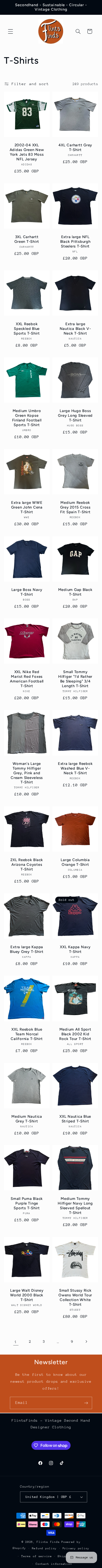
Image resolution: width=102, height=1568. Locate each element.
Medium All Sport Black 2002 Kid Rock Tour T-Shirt (75, 1034)
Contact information (54, 1564)
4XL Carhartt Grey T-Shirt (75, 147)
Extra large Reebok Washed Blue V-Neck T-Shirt (75, 768)
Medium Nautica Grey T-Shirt (26, 1118)
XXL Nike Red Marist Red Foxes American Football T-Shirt (27, 679)
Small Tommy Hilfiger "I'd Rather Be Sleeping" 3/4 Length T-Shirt (75, 679)
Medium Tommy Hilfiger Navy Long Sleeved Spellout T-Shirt (75, 1206)
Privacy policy (76, 1548)
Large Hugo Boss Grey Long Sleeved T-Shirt (75, 416)
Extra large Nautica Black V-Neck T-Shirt (75, 329)
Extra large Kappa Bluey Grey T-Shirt (27, 949)
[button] (10, 31)
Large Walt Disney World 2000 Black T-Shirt (27, 1295)
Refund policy (44, 1548)
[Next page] (86, 1341)
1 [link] (16, 1342)
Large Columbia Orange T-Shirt (75, 862)
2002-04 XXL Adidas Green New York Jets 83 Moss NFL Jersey (26, 152)
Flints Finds (48, 1542)
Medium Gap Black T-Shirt (75, 592)
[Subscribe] (86, 1403)
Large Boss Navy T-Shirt (26, 592)
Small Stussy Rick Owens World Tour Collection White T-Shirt (75, 1297)
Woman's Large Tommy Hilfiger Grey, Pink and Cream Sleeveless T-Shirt (27, 772)
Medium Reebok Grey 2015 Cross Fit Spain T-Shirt (75, 507)
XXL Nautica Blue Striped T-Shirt (75, 1118)
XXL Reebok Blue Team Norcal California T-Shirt (27, 1034)
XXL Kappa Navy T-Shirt (75, 949)
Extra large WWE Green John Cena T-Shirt (26, 507)
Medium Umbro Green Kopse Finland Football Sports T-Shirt (26, 418)
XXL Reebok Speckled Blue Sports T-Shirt (27, 329)
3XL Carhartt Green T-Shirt (26, 239)
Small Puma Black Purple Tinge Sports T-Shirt (27, 1203)
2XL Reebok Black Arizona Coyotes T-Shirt (26, 865)
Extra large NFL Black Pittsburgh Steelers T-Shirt (75, 241)
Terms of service (36, 1556)
